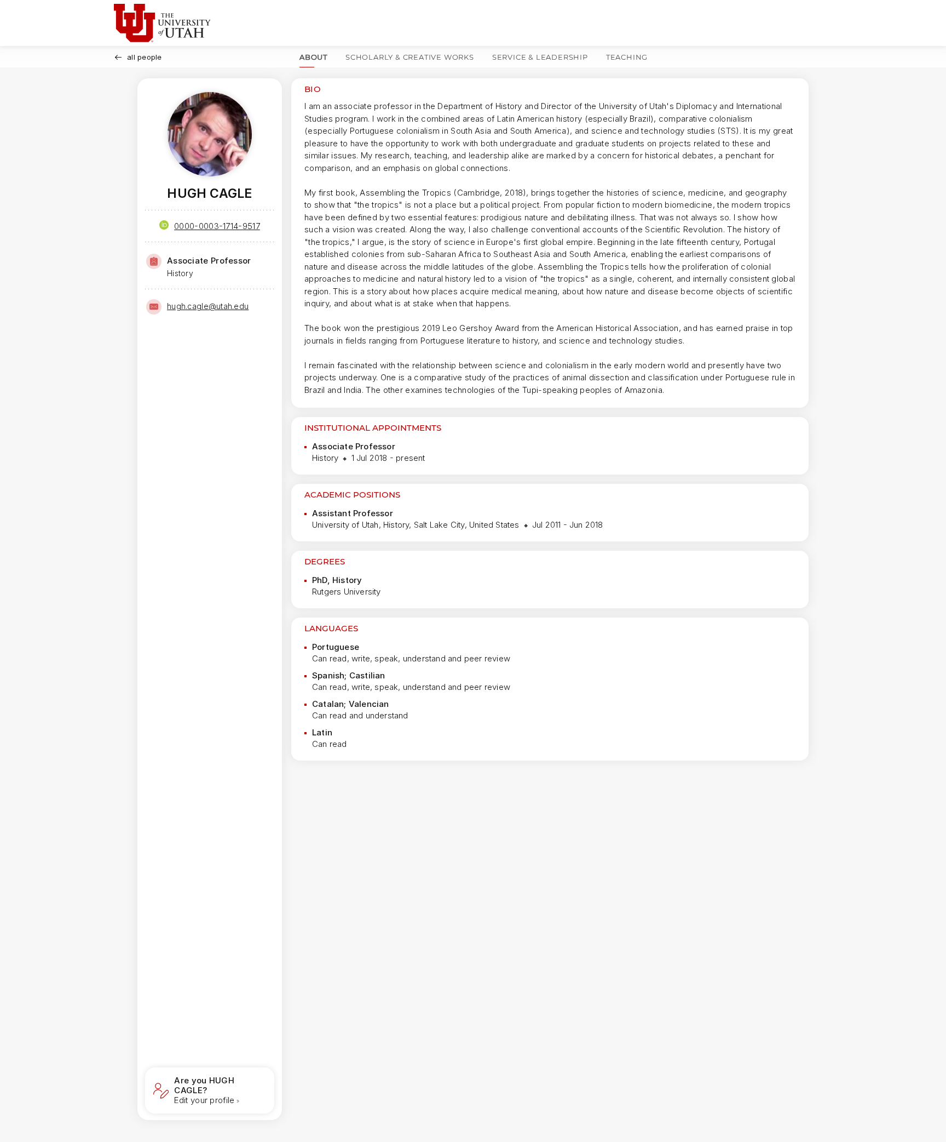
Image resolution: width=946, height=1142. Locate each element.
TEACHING (627, 57)
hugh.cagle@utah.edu (208, 306)
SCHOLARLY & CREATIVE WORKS (409, 57)
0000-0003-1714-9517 (217, 226)
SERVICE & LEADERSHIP (540, 57)
